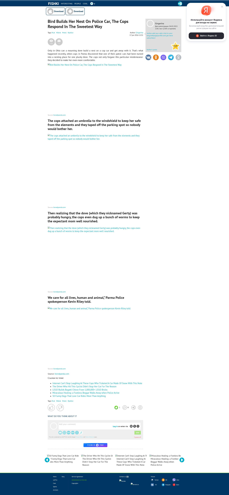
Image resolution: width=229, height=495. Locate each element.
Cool (85, 3)
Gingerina (159, 23)
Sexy (63, 476)
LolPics (55, 480)
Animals (55, 490)
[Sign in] (180, 3)
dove (59, 32)
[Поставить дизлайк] (60, 407)
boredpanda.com (59, 115)
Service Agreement (77, 476)
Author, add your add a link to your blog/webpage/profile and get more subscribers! (160, 35)
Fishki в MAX (95, 445)
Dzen (177, 485)
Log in (115, 426)
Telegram (168, 485)
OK (166, 480)
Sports (55, 486)
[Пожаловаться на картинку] (76, 108)
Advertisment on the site (79, 480)
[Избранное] (140, 407)
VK (156, 485)
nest (64, 32)
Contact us (122, 476)
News (54, 476)
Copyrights (75, 483)
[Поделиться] (133, 407)
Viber (177, 480)
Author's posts (152, 50)
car (54, 32)
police (71, 32)
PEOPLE (77, 3)
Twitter (157, 480)
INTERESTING (67, 3)
